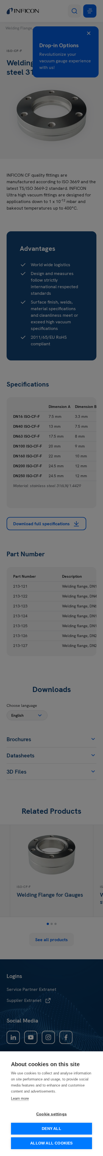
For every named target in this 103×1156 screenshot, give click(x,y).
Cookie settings (51, 1114)
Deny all (51, 1129)
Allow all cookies (51, 1143)
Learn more (20, 1098)
